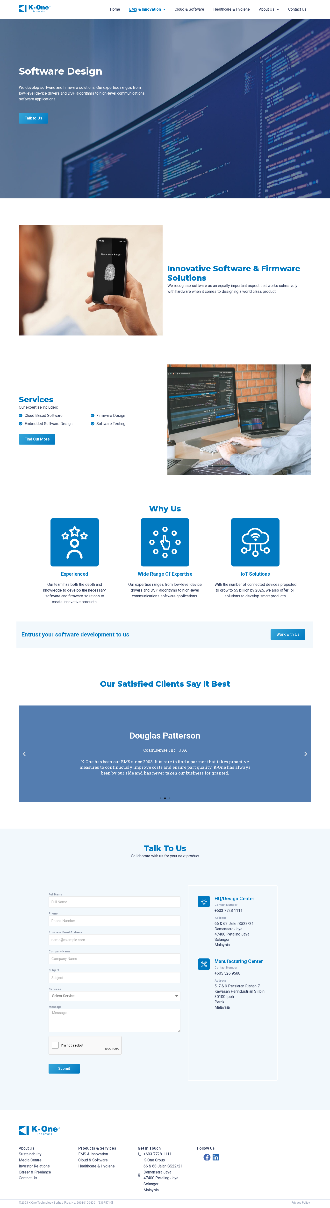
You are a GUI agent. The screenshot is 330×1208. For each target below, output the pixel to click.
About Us (266, 9)
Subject (54, 970)
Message (55, 1007)
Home (115, 9)
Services (55, 989)
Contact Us (297, 9)
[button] (160, 798)
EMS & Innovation (145, 9)
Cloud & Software (189, 9)
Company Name (60, 951)
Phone (53, 913)
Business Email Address (65, 932)
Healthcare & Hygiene (231, 9)
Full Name (55, 894)
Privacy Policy (301, 1202)
